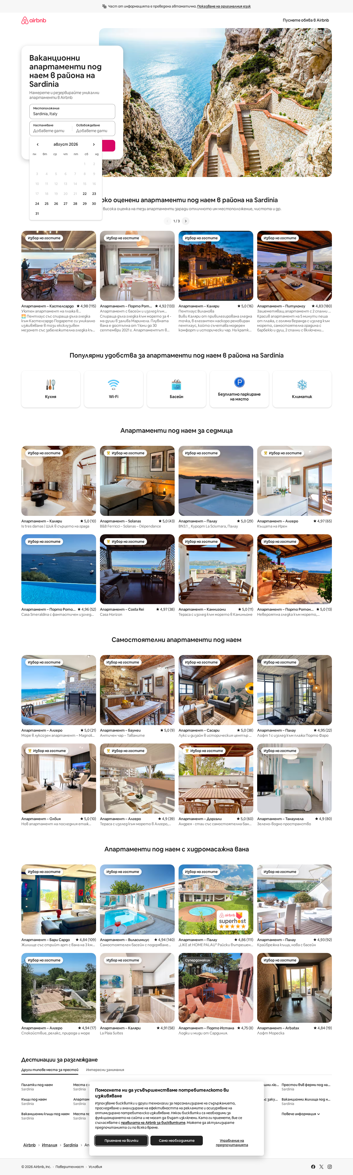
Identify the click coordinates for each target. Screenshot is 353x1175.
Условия (95, 1167)
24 (37, 203)
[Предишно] (168, 221)
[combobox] (72, 114)
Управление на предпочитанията (232, 1142)
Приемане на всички (121, 1140)
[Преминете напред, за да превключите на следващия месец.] (93, 144)
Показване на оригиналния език (224, 6)
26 (56, 203)
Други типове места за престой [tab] (49, 1070)
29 (85, 203)
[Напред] (185, 221)
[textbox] (50, 131)
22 (85, 194)
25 (47, 203)
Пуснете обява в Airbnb (306, 20)
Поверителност (70, 1167)
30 (94, 203)
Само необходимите (176, 1140)
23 (94, 194)
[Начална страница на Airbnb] (33, 20)
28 (75, 203)
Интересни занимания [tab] (105, 1070)
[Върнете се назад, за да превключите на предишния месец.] (37, 144)
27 (65, 203)
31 (37, 213)
